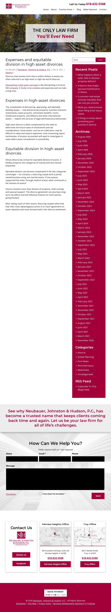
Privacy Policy (44, 603)
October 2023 (84, 240)
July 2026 (82, 141)
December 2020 (86, 340)
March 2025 (84, 193)
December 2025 (86, 162)
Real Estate (83, 369)
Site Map (32, 603)
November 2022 (86, 271)
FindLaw (91, 603)
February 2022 (85, 301)
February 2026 (85, 154)
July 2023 (82, 249)
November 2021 (86, 310)
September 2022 (86, 279)
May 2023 (82, 253)
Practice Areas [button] (65, 9)
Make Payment (90, 9)
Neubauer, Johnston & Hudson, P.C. (34, 69)
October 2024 (84, 206)
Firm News (83, 361)
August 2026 (84, 136)
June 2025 (83, 180)
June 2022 (83, 288)
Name (9, 453)
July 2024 (82, 214)
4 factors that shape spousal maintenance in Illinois (89, 89)
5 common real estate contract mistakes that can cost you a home (89, 99)
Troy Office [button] (89, 564)
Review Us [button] (21, 555)
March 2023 (84, 258)
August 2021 (84, 323)
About (54, 9)
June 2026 (83, 145)
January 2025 (84, 197)
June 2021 (83, 327)
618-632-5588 (95, 4)
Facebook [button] (21, 563)
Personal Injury (85, 365)
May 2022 (82, 292)
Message (10, 465)
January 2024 (84, 232)
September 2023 (86, 245)
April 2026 (83, 149)
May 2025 (82, 184)
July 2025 (82, 175)
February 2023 (85, 262)
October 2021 (84, 314)
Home (46, 9)
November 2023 (86, 236)
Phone (75, 453)
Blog (79, 9)
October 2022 (84, 275)
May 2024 (82, 219)
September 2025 (86, 171)
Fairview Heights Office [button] (55, 564)
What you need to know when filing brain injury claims (90, 110)
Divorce (9, 72)
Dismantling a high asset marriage (22, 85)
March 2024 (84, 227)
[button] (109, 596)
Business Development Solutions (68, 603)
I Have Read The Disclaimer (53, 494)
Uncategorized (85, 374)
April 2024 (83, 223)
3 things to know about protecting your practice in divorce (90, 121)
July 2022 (82, 284)
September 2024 (86, 210)
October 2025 (84, 167)
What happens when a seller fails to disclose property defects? (89, 78)
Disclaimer (11, 494)
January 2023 (84, 266)
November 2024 (86, 201)
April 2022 (83, 297)
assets (16, 110)
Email (42, 453)
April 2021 (83, 331)
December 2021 (86, 305)
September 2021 (86, 318)
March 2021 (84, 336)
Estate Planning (86, 357)
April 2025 (83, 188)
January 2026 (84, 158)
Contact (103, 9)
